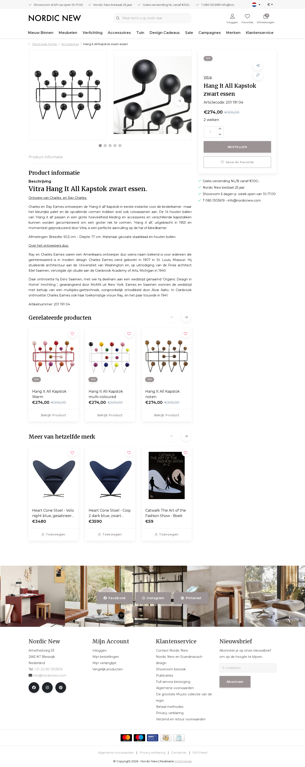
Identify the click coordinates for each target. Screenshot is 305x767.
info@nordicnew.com (49, 675)
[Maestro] (139, 737)
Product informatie (46, 157)
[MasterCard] (126, 737)
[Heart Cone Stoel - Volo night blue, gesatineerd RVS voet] (53, 475)
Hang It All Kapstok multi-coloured (106, 394)
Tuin (140, 33)
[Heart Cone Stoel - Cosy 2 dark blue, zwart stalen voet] (110, 475)
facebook (117, 598)
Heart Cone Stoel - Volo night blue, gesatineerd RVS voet (53, 513)
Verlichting (92, 33)
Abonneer (235, 682)
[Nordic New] (55, 18)
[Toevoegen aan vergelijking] (258, 75)
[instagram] (47, 687)
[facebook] (34, 687)
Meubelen (68, 33)
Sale (189, 33)
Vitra (208, 77)
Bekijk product (53, 415)
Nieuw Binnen (40, 33)
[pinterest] (60, 687)
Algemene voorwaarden (116, 752)
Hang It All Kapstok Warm (49, 394)
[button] (100, 145)
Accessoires (119, 33)
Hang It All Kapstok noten (162, 394)
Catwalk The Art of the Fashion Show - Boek (165, 513)
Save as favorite (240, 162)
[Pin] (152, 737)
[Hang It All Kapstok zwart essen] (68, 95)
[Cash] (165, 737)
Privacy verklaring (152, 752)
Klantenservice (260, 33)
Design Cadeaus (165, 33)
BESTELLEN (237, 147)
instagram (155, 598)
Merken (233, 33)
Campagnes (209, 33)
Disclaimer (179, 752)
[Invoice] (179, 737)
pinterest (193, 598)
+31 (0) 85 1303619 (48, 669)
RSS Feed (200, 752)
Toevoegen (55, 534)
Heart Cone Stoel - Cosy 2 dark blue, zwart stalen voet (110, 513)
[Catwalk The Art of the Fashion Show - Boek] (167, 475)
